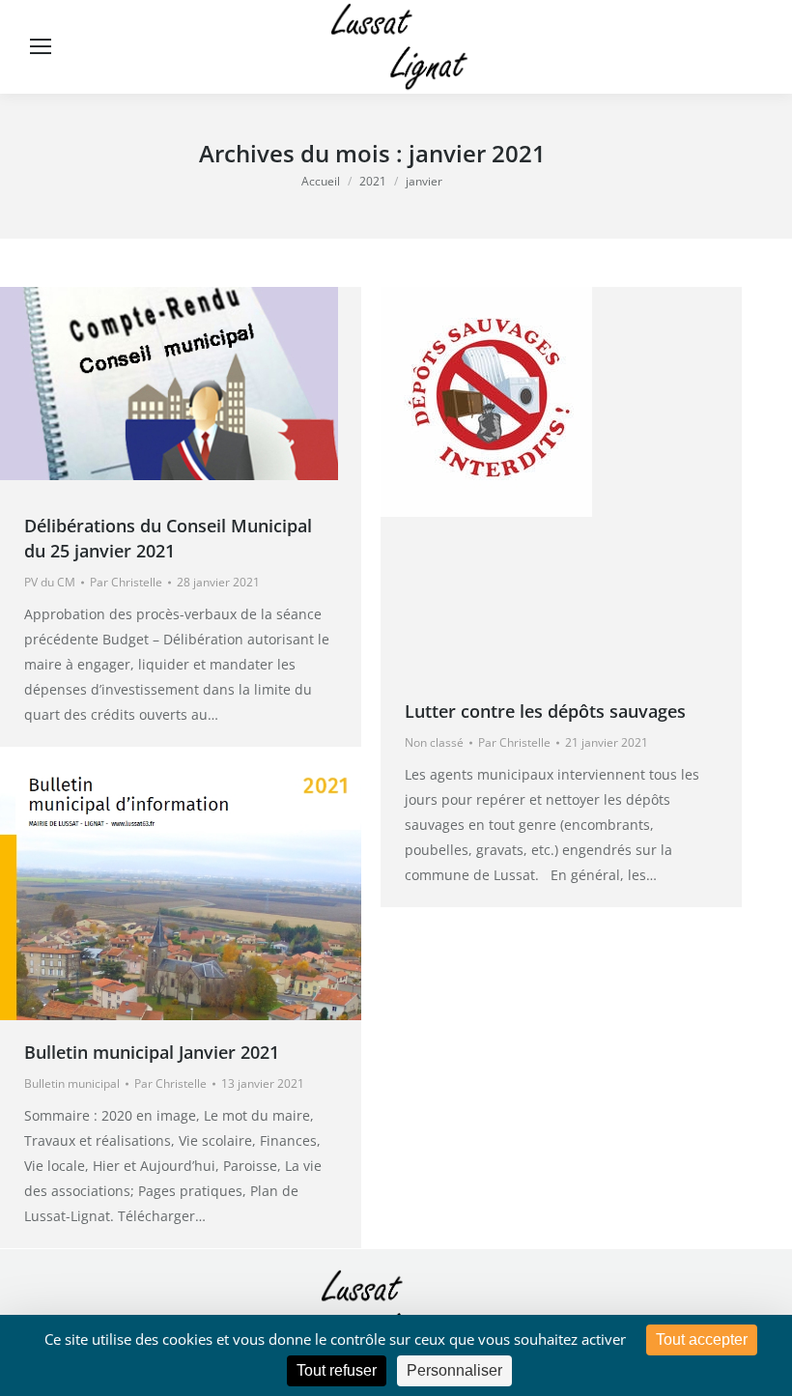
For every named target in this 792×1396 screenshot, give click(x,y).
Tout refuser (337, 1370)
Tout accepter (702, 1339)
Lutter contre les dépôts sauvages (545, 711)
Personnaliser (454, 1370)
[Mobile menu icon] (40, 46)
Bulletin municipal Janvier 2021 (151, 1052)
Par (126, 582)
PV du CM (49, 582)
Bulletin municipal (72, 1083)
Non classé (434, 742)
